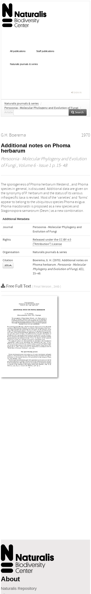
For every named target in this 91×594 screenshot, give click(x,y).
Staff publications (45, 51)
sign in (77, 92)
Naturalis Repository (19, 588)
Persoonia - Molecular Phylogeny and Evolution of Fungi (41, 108)
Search (79, 112)
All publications (18, 51)
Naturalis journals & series (24, 64)
